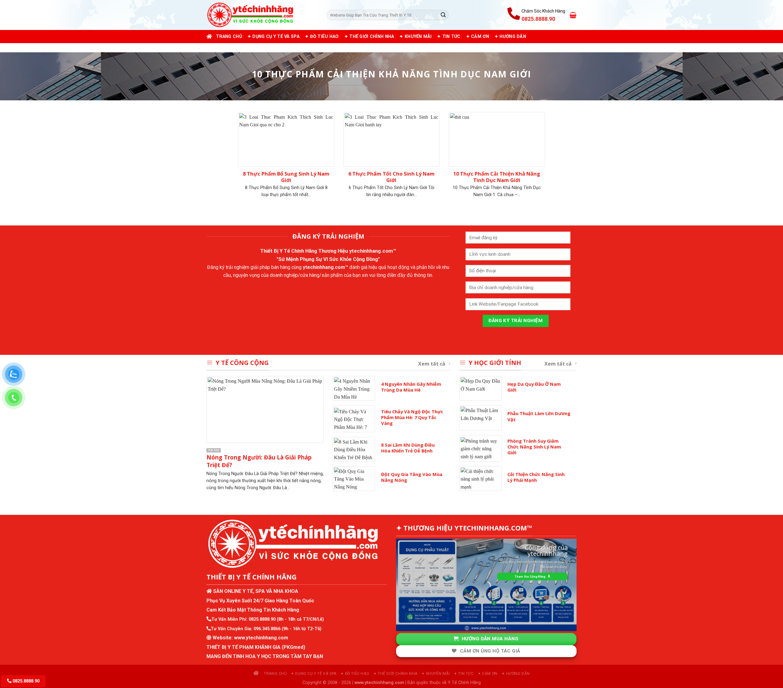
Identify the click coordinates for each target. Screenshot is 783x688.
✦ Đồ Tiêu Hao (322, 36)
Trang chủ (229, 36)
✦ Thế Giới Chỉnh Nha (369, 36)
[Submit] (443, 15)
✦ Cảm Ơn (477, 36)
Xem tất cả (431, 363)
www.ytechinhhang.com (261, 638)
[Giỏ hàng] (573, 15)
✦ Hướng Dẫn (510, 36)
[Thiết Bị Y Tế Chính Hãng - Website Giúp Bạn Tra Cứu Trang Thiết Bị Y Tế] (261, 15)
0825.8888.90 (262, 619)
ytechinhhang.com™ (372, 251)
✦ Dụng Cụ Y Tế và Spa (273, 36)
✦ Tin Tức (449, 36)
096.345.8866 (267, 628)
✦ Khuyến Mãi (415, 36)
